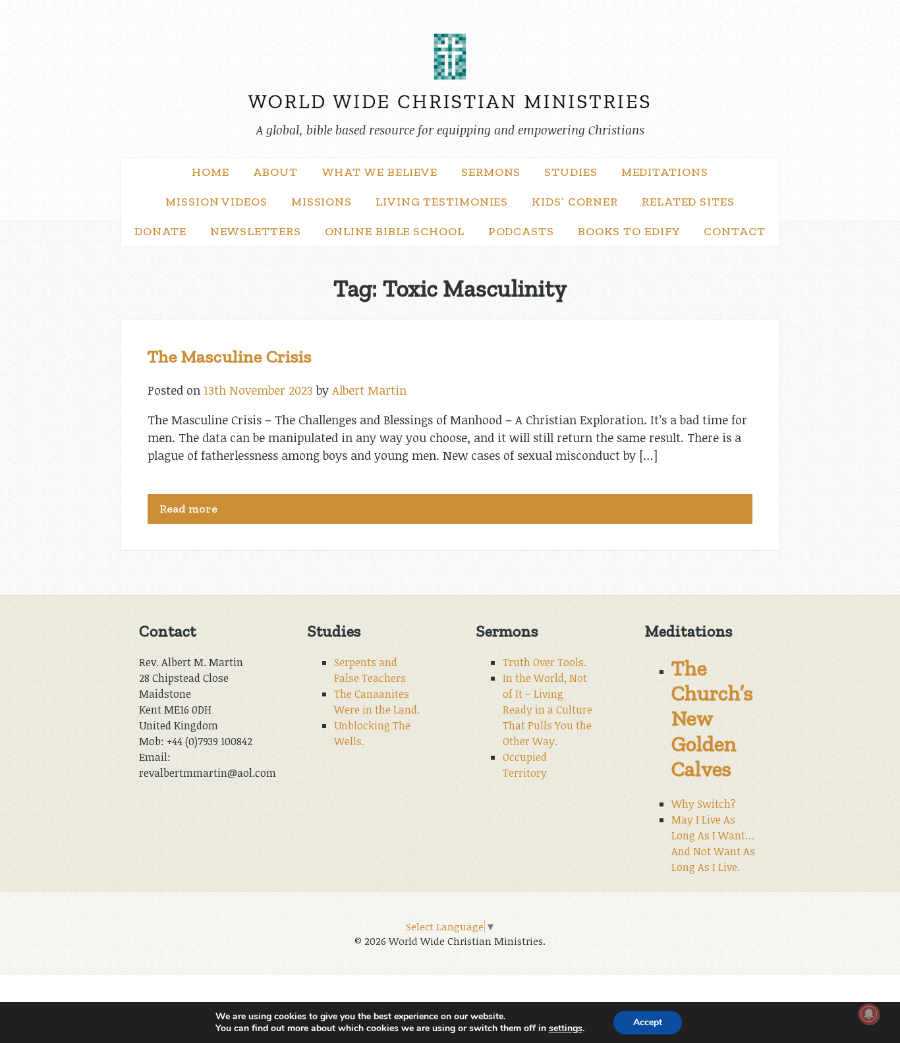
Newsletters (255, 231)
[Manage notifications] (869, 1014)
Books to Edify (629, 231)
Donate (160, 231)
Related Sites (688, 201)
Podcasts (521, 231)
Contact (734, 231)
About (275, 172)
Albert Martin (369, 390)
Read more (188, 508)
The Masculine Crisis (230, 356)
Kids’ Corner (575, 201)
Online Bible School (394, 231)
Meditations (664, 172)
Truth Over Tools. (544, 662)
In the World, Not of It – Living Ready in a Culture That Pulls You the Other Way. (547, 709)
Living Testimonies (442, 201)
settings (565, 1028)
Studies (570, 172)
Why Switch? (703, 804)
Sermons (490, 172)
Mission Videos (216, 201)
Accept (647, 1022)
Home (210, 172)
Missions (321, 201)
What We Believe (380, 172)
